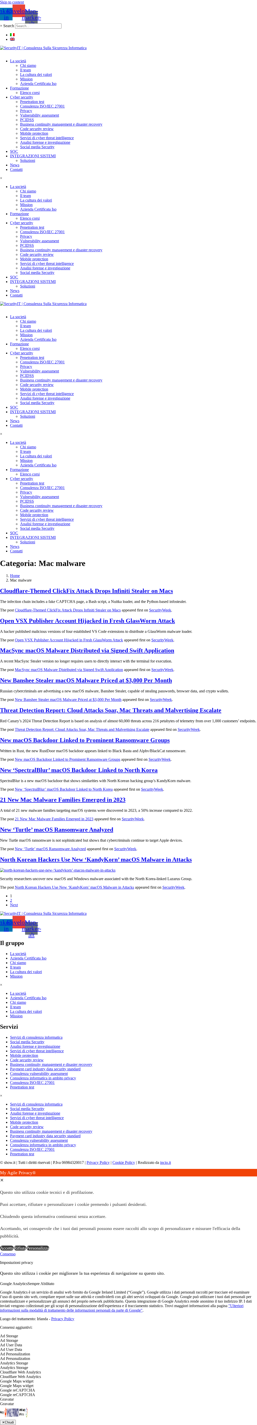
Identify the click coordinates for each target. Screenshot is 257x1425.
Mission (26, 79)
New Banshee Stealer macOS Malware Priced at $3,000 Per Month (86, 680)
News (14, 165)
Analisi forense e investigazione (45, 142)
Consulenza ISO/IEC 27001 (42, 106)
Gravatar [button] (7, 1399)
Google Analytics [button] (14, 1283)
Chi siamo (28, 65)
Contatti (16, 169)
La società (18, 61)
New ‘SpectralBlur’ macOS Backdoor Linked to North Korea (79, 770)
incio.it (165, 1162)
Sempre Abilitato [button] (41, 1283)
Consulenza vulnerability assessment (39, 1073)
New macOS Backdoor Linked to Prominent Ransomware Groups (85, 740)
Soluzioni (27, 160)
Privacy (26, 111)
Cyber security (21, 97)
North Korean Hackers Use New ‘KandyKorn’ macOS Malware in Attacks (96, 859)
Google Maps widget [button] (16, 1381)
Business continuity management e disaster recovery (61, 124)
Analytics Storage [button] (14, 1363)
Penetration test (32, 102)
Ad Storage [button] (9, 1336)
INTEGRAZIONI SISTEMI (33, 156)
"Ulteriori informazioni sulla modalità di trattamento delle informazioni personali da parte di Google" (121, 1308)
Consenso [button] (8, 1254)
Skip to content (12, 2)
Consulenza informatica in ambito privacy (43, 1078)
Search (8, 26)
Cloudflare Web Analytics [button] (20, 1372)
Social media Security (37, 147)
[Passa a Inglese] (12, 39)
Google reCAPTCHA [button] (17, 1390)
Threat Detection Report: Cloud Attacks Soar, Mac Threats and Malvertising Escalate (110, 710)
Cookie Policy (123, 1162)
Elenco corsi (30, 92)
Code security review (37, 129)
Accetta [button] (7, 1248)
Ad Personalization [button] (15, 1354)
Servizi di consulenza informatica (36, 1037)
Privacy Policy (98, 1162)
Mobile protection (34, 133)
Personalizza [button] (37, 1248)
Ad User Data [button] (11, 1345)
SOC (14, 151)
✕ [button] (2, 1180)
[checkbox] (128, 1340)
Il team (25, 70)
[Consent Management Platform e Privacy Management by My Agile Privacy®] (14, 1417)
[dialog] (128, 1210)
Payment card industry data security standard (45, 1069)
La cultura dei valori (36, 74)
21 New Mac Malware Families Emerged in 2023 (62, 799)
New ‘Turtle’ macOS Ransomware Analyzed (56, 829)
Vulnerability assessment (39, 115)
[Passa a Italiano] (12, 35)
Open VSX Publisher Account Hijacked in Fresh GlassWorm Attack (87, 621)
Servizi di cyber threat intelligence (47, 138)
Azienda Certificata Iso (38, 83)
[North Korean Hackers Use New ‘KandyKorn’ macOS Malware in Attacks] (57, 870)
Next (14, 905)
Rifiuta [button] (20, 1248)
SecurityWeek (160, 610)
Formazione (19, 88)
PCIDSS (27, 120)
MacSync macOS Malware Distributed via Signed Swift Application (87, 650)
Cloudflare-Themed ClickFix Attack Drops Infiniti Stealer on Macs (86, 591)
